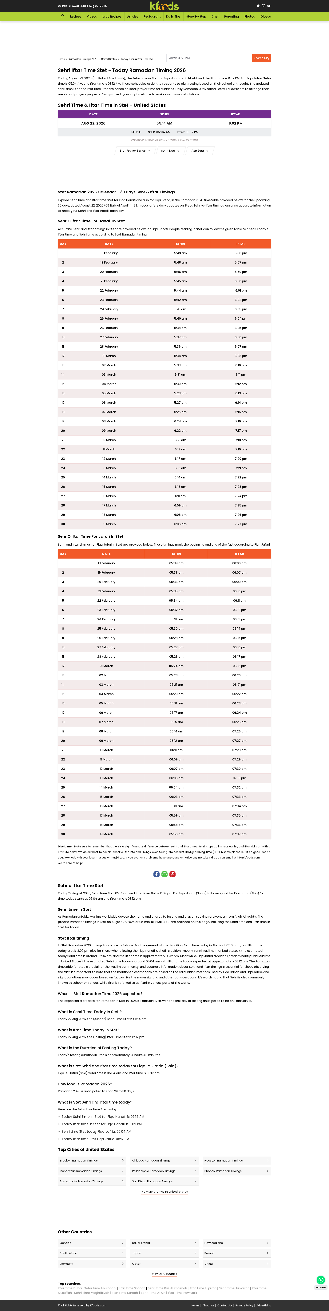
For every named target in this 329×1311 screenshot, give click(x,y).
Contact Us (224, 1305)
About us (208, 1305)
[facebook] (258, 6)
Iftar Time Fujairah (202, 1288)
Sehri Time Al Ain (153, 1293)
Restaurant (152, 16)
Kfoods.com (98, 1305)
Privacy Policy (244, 1305)
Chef (215, 16)
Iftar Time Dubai (70, 1288)
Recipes (75, 16)
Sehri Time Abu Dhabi (100, 1288)
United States (109, 59)
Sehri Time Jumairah (234, 1288)
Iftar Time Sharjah (132, 1288)
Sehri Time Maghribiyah (91, 1293)
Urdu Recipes (111, 16)
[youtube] (269, 6)
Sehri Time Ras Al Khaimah (167, 1288)
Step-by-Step (196, 16)
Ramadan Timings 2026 (83, 59)
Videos (92, 16)
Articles (132, 16)
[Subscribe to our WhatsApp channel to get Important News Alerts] (321, 1280)
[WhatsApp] (164, 874)
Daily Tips (173, 16)
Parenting (231, 16)
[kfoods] (164, 6)
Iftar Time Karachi (125, 1293)
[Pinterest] (172, 874)
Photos (249, 16)
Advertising (263, 1305)
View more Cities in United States (164, 1192)
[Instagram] (263, 6)
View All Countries (164, 1274)
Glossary (267, 16)
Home (61, 59)
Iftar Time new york (183, 1293)
